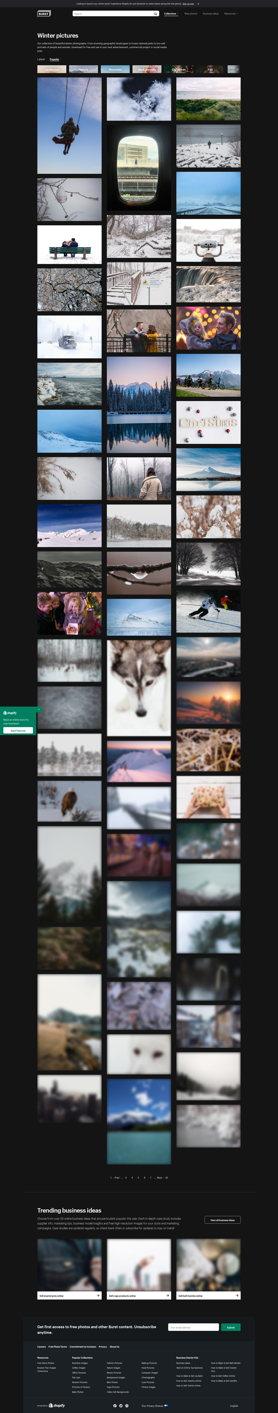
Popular (54, 59)
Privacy (103, 1346)
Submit (231, 1327)
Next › (160, 1177)
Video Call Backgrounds (118, 1391)
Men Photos (112, 1382)
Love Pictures (148, 1382)
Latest (41, 59)
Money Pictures (114, 1372)
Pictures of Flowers (81, 1386)
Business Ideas (183, 1362)
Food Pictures (148, 1367)
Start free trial (18, 730)
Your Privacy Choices (152, 1405)
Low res (91, 170)
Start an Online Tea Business (189, 1367)
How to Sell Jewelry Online (188, 1380)
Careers (41, 1346)
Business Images (80, 1362)
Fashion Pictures (114, 1362)
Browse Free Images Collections (46, 1369)
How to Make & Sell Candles (224, 1380)
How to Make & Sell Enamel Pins (223, 1369)
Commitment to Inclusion (83, 1346)
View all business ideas (223, 1220)
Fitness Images (149, 1386)
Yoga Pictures (113, 1386)
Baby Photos (77, 1391)
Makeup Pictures (149, 1362)
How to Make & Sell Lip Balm (189, 1375)
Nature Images (113, 1367)
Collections (170, 13)
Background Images (116, 1377)
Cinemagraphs (148, 1377)
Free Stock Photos (45, 1362)
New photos (191, 13)
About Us (114, 1346)
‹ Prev (116, 1177)
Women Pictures (79, 1382)
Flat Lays (76, 1377)
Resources (230, 13)
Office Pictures (79, 1372)
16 (166, 1177)
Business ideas (211, 13)
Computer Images (150, 1372)
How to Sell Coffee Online (223, 1375)
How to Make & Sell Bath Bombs (225, 1362)
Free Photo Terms (58, 1346)
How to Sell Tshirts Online (188, 1385)
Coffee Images (78, 1367)
